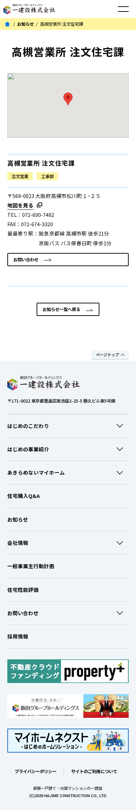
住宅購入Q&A (23, 495)
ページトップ (107, 354)
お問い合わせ (25, 259)
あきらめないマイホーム (36, 472)
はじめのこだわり (28, 425)
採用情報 (17, 636)
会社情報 (17, 542)
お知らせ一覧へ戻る (61, 309)
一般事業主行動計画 (30, 566)
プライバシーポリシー (35, 771)
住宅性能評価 (23, 589)
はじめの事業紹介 (28, 449)
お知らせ (25, 24)
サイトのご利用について (94, 771)
